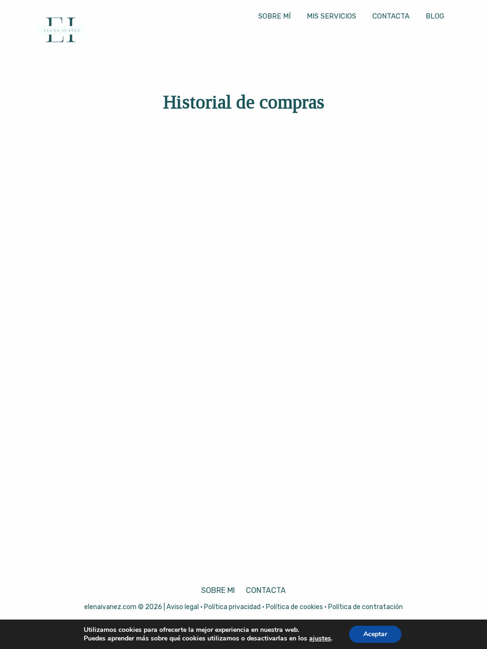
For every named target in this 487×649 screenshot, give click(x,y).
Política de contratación (365, 607)
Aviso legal (182, 607)
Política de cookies (294, 607)
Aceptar (375, 634)
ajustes (320, 638)
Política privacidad (232, 607)
